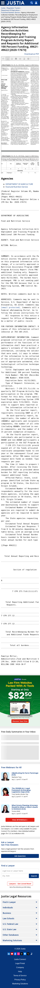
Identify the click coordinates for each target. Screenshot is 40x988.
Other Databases (11, 934)
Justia (3, 8)
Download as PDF (31, 54)
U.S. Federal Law (10, 924)
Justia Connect (20, 959)
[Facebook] (15, 953)
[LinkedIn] (8, 953)
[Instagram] (18, 953)
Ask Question (20, 856)
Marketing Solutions (12, 940)
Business (7, 913)
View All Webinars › (20, 820)
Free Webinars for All (11, 767)
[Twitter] (28, 953)
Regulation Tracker (13, 8)
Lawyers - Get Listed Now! (20, 883)
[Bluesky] (25, 953)
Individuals (8, 907)
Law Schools (8, 918)
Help (20, 971)
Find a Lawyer (8, 865)
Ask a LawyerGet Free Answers (9, 843)
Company (20, 967)
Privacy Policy (20, 980)
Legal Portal (20, 963)
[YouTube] (12, 953)
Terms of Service (20, 976)
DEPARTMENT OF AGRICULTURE (19, 184)
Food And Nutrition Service (10, 12)
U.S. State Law (9, 929)
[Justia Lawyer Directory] (31, 953)
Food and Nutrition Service (17, 187)
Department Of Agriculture (10, 10)
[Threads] (21, 953)
